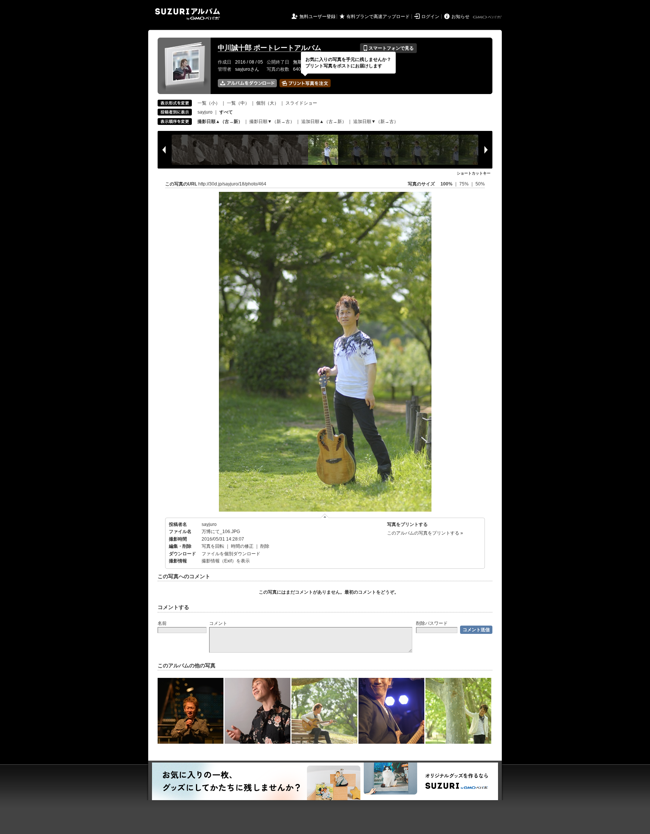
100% (446, 184)
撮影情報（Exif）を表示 (226, 561)
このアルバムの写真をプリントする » (425, 533)
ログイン (430, 16)
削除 (264, 546)
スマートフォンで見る (388, 48)
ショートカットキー (474, 173)
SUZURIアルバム (187, 14)
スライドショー (301, 103)
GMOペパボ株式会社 (488, 17)
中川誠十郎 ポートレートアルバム (269, 48)
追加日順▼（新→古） (375, 121)
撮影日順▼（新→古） (272, 121)
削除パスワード (432, 623)
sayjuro (205, 112)
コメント (218, 623)
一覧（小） (208, 103)
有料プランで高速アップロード (378, 16)
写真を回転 (213, 546)
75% (464, 184)
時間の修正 (242, 546)
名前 (162, 623)
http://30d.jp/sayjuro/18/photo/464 (232, 184)
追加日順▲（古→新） (323, 121)
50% (480, 184)
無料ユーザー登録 (317, 16)
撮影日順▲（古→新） (220, 121)
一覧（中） (238, 103)
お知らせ (460, 16)
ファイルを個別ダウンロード (231, 553)
